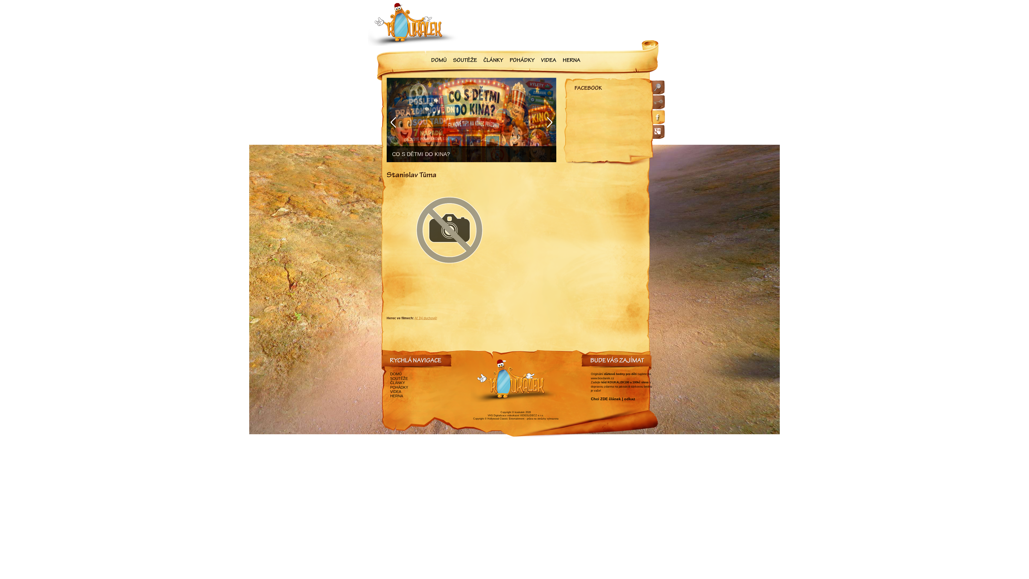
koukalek (520, 412)
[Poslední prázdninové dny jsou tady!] (471, 120)
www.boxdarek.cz (602, 378)
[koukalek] (413, 24)
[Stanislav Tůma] (450, 277)
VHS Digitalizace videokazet (503, 415)
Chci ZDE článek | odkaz (613, 399)
